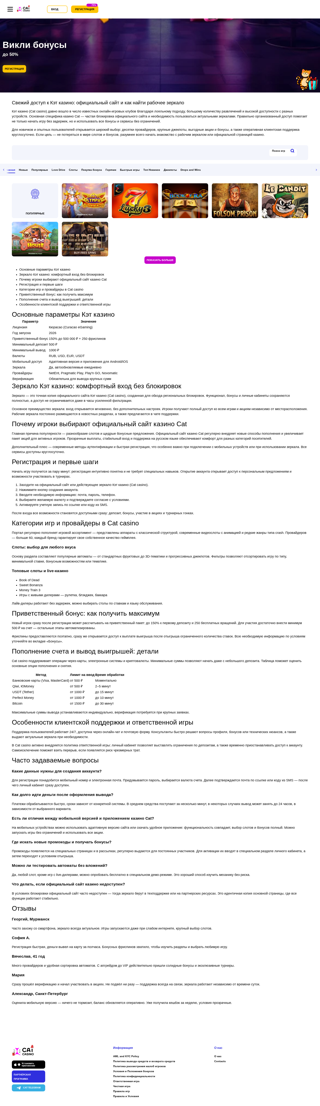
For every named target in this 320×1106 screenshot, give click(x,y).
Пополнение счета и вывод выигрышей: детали (56, 299)
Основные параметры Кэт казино (44, 269)
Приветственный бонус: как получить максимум (56, 294)
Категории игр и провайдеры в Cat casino (51, 289)
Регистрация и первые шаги (41, 284)
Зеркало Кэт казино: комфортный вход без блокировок (61, 274)
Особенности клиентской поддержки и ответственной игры (65, 304)
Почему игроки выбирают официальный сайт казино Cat (63, 279)
